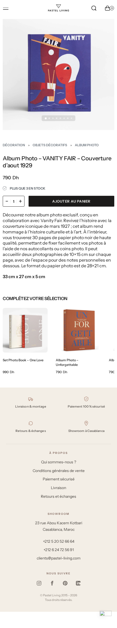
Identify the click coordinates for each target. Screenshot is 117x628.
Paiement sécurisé (59, 479)
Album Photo (87, 145)
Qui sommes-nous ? (58, 462)
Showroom (58, 514)
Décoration (14, 145)
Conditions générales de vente (59, 470)
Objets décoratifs (50, 145)
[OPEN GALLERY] (58, 74)
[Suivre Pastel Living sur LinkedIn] (78, 583)
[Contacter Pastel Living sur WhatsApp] (106, 617)
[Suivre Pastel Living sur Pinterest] (65, 583)
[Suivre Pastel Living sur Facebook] (52, 583)
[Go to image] (46, 118)
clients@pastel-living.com (59, 558)
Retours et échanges (58, 496)
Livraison (58, 487)
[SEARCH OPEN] (94, 8)
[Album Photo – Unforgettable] (78, 330)
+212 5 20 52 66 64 (58, 541)
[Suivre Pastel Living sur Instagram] (39, 583)
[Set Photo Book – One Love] (25, 330)
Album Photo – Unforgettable (67, 362)
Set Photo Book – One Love (23, 360)
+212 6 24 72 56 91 (59, 549)
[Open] (6, 8)
